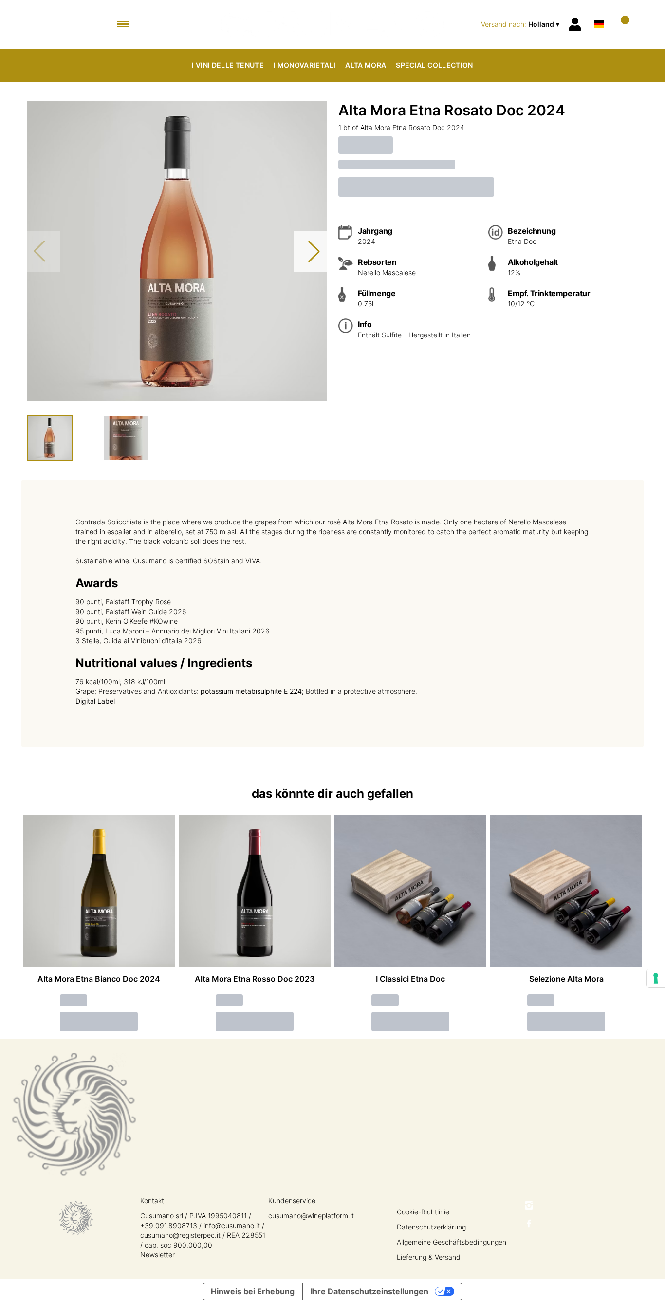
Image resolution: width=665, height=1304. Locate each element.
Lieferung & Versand (429, 1257)
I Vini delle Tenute (228, 65)
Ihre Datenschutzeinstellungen (369, 1291)
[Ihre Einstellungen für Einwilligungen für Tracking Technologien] (656, 978)
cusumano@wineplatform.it (311, 1215)
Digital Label (95, 701)
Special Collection (434, 65)
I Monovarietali (304, 65)
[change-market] (521, 24)
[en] (599, 11)
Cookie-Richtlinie (423, 1212)
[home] (333, 24)
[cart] (621, 24)
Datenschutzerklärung (431, 1227)
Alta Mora (365, 65)
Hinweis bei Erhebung (253, 1291)
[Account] (575, 24)
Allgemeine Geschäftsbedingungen (451, 1242)
